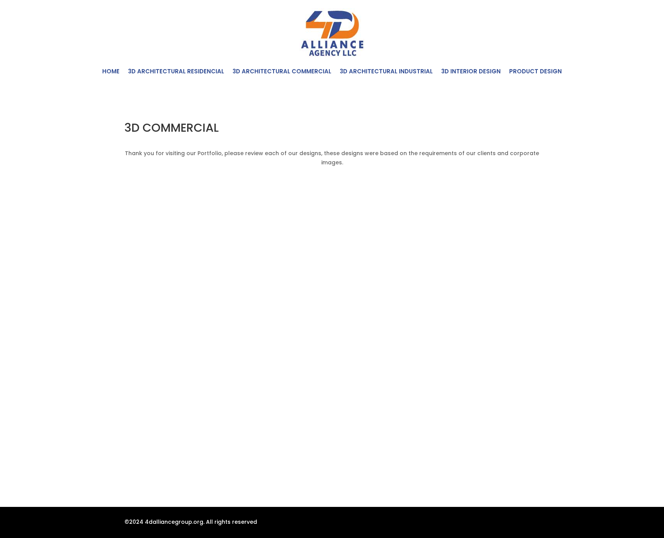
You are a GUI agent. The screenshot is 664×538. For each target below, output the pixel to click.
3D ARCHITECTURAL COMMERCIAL (281, 72)
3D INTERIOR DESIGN (471, 72)
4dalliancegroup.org (174, 522)
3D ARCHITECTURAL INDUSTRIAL (386, 72)
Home (111, 72)
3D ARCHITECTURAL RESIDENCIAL (176, 72)
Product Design (535, 72)
